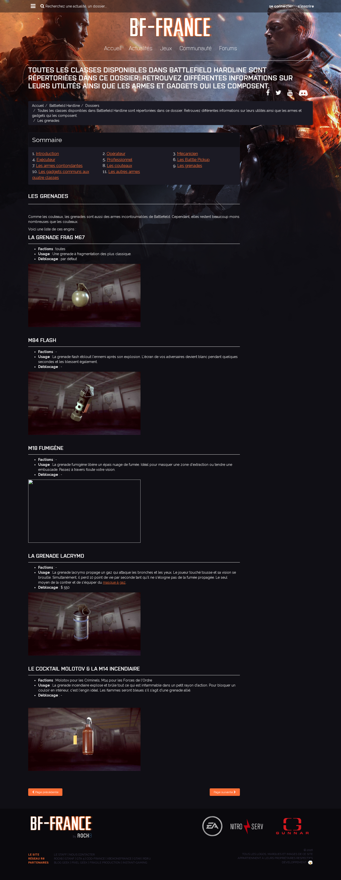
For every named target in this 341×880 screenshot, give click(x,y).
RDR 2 (147, 858)
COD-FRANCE (96, 858)
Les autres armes (124, 171)
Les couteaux (119, 165)
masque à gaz (114, 582)
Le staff (60, 854)
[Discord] (306, 94)
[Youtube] (292, 94)
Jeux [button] (166, 47)
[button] (33, 6)
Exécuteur (45, 159)
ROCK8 (58, 858)
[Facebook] (270, 94)
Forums (228, 47)
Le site (33, 854)
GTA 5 (80, 858)
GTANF (69, 858)
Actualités (141, 47)
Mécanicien (187, 153)
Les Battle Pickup (193, 159)
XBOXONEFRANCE (119, 858)
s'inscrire (306, 6)
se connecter (281, 6)
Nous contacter (82, 854)
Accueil (112, 47)
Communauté (195, 47)
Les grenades (189, 165)
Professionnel (119, 159)
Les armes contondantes (59, 165)
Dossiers (92, 106)
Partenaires (38, 862)
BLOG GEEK (61, 862)
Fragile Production (105, 862)
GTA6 (137, 858)
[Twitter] (281, 94)
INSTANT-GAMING (135, 862)
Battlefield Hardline (64, 106)
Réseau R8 (36, 858)
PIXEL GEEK (79, 862)
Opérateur (116, 153)
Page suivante (224, 792)
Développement (294, 862)
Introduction (47, 153)
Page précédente (46, 792)
